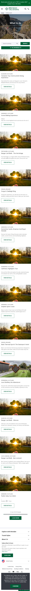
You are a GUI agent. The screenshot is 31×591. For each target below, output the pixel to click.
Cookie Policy (23, 582)
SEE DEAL (18, 4)
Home (2, 13)
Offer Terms (4, 551)
